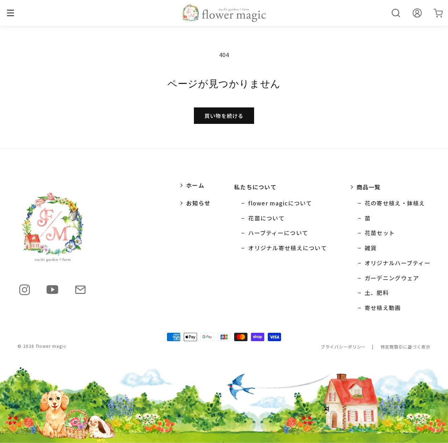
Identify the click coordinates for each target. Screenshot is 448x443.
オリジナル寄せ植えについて (287, 248)
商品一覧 (369, 187)
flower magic (51, 346)
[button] (396, 13)
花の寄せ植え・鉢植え (395, 203)
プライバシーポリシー (343, 347)
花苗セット (380, 233)
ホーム (195, 185)
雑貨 (371, 248)
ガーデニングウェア (392, 278)
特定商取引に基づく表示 (405, 347)
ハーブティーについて (278, 233)
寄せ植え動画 (383, 308)
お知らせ (198, 203)
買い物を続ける (224, 115)
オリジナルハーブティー (397, 263)
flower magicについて (280, 203)
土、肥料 (377, 293)
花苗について (266, 218)
